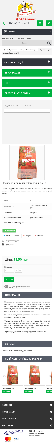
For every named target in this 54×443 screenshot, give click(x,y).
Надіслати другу (12, 241)
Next (49, 376)
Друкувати (10, 245)
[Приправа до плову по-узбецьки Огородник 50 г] (12, 375)
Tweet (7, 236)
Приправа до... (8, 388)
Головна (7, 38)
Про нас (16, 38)
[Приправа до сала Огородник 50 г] (34, 375)
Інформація (12, 72)
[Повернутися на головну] (4, 50)
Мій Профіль (9, 418)
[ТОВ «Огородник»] (26, 10)
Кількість (8, 267)
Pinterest (39, 236)
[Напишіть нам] (40, 23)
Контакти (26, 38)
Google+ (27, 236)
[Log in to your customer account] (49, 23)
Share (16, 236)
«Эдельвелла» (34, 435)
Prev (4, 376)
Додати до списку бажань (19, 287)
